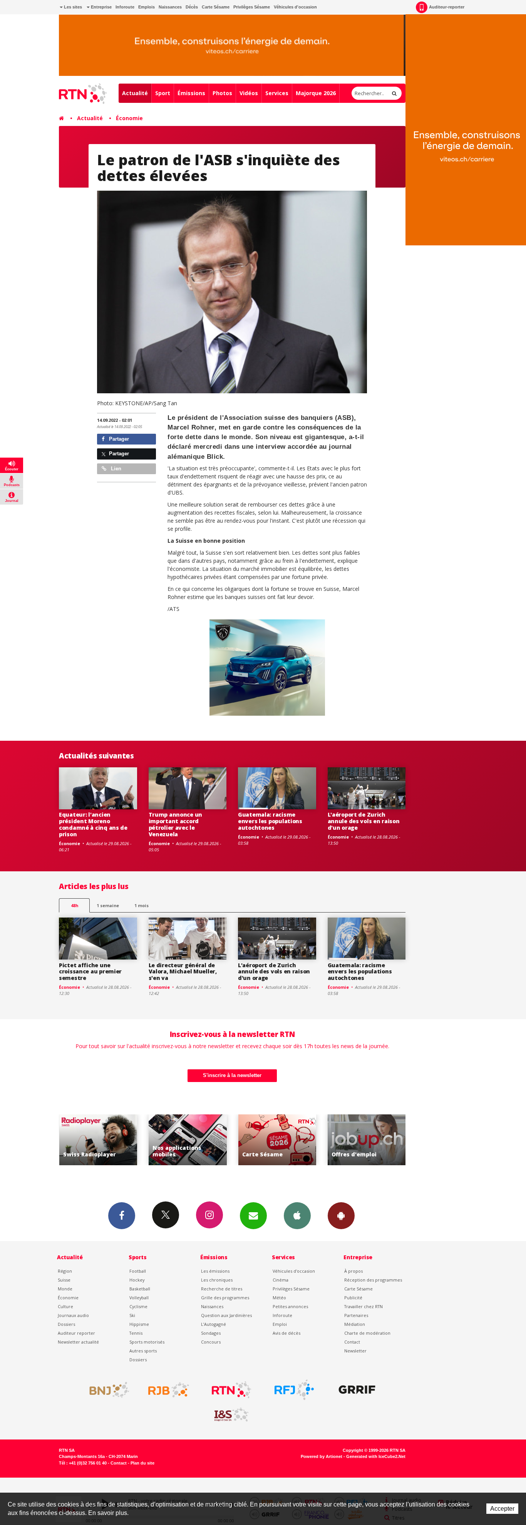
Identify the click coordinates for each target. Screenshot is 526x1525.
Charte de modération (367, 1332)
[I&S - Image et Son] (231, 1414)
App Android (341, 1215)
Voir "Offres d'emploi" (284, 1140)
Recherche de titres (221, 1288)
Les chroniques (217, 1279)
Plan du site (142, 1463)
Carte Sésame (215, 7)
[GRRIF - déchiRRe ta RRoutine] (357, 1389)
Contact (352, 1341)
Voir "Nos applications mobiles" (105, 1140)
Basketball (139, 1288)
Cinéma (280, 1279)
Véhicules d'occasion (295, 7)
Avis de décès (286, 1332)
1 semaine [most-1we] (108, 905)
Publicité (353, 1297)
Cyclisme (138, 1306)
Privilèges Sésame (251, 7)
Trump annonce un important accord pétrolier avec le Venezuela (176, 824)
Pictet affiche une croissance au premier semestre (90, 971)
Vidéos (249, 93)
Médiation (354, 1324)
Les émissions (215, 1270)
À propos (353, 1270)
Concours (211, 1341)
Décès (192, 7)
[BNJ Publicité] (106, 1389)
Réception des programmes (373, 1279)
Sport (162, 93)
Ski (132, 1315)
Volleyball (139, 1297)
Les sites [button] (72, 7)
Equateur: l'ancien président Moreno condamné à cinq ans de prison (93, 824)
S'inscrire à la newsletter (232, 1075)
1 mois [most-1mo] (141, 905)
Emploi (280, 1324)
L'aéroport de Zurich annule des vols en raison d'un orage (364, 821)
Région (65, 1270)
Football (137, 1270)
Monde (65, 1288)
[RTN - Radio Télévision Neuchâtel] (231, 1389)
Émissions (191, 93)
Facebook (121, 1215)
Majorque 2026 (316, 93)
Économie (129, 118)
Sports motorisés (146, 1341)
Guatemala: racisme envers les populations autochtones (270, 821)
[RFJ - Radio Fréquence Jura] (294, 1389)
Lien (115, 468)
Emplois (146, 7)
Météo (279, 1297)
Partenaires (356, 1315)
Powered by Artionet (321, 1456)
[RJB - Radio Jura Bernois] (169, 1389)
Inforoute (125, 7)
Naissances (170, 7)
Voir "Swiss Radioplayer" (373, 1140)
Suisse (64, 1279)
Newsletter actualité (78, 1341)
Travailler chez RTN (363, 1306)
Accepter (502, 1508)
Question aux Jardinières (226, 1315)
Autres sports (143, 1350)
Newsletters (253, 1215)
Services (276, 93)
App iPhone (297, 1215)
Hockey (136, 1279)
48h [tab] (74, 905)
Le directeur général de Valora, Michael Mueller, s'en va (183, 971)
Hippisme (139, 1324)
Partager (118, 439)
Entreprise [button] (101, 7)
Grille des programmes (225, 1297)
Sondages (211, 1332)
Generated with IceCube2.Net (375, 1456)
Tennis (135, 1332)
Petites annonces (290, 1306)
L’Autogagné (213, 1324)
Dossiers (66, 1324)
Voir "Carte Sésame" (194, 1140)
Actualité (135, 93)
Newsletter (355, 1350)
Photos (222, 93)
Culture (65, 1306)
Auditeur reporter (76, 1332)
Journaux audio (73, 1315)
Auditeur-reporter (446, 7)
